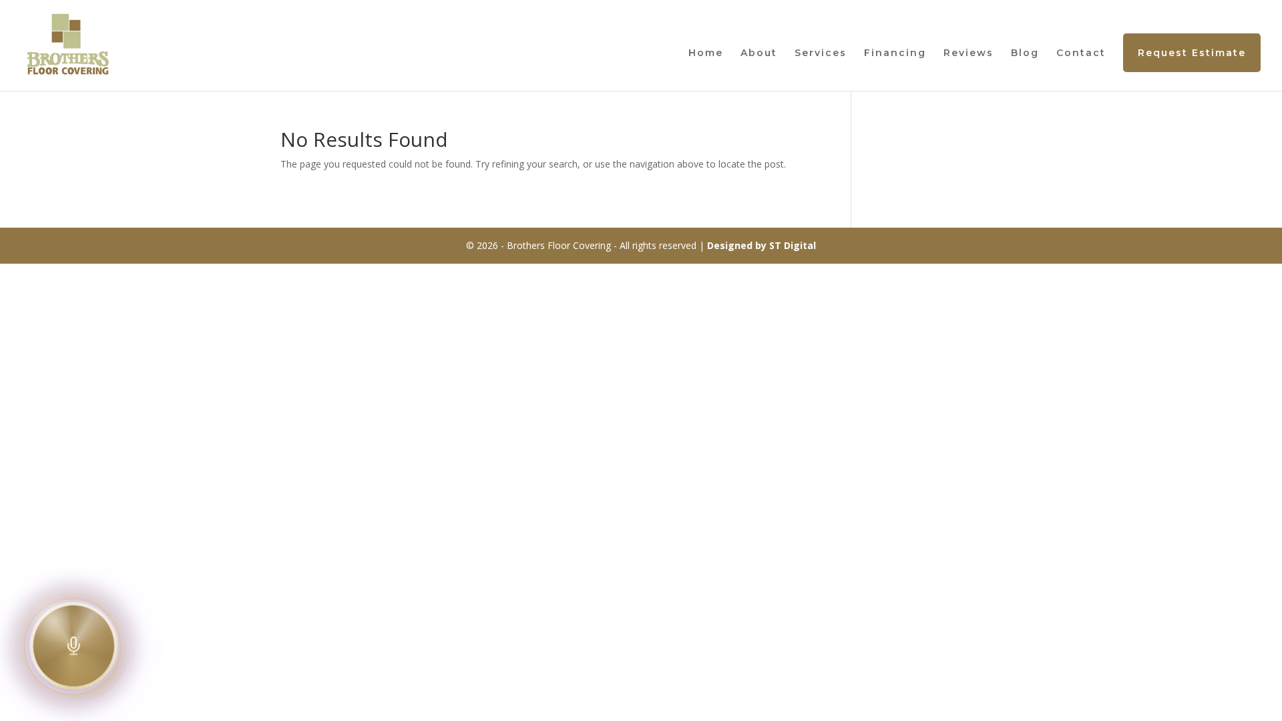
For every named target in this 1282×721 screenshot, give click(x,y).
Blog (1025, 53)
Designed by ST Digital (761, 245)
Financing (895, 53)
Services (821, 53)
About (758, 53)
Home (705, 53)
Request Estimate (1192, 53)
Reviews (968, 53)
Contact (1081, 53)
